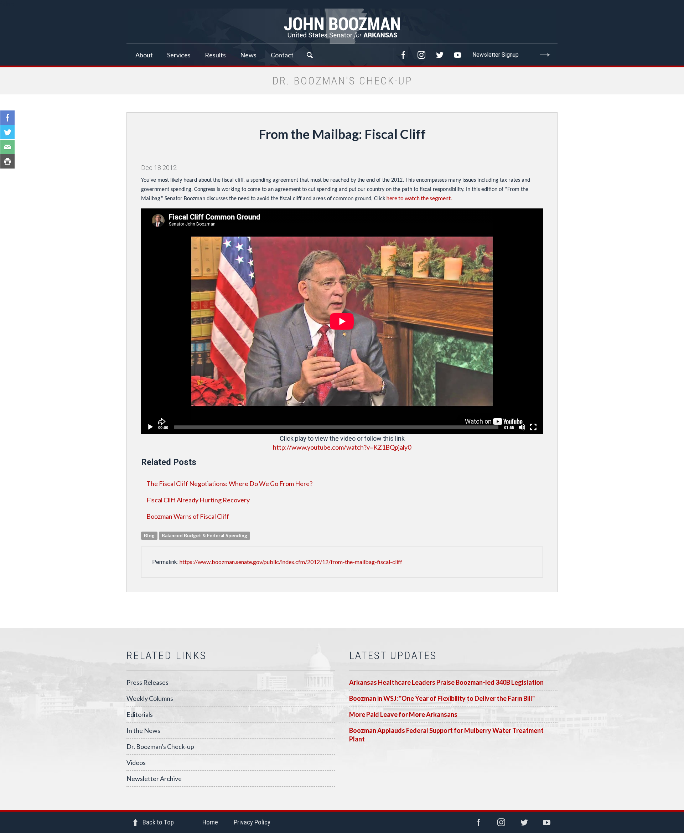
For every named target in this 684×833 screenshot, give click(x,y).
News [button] (248, 55)
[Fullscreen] (533, 427)
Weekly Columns (149, 698)
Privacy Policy (252, 822)
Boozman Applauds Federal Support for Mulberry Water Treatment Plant (446, 734)
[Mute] (521, 427)
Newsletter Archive (154, 778)
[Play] (150, 427)
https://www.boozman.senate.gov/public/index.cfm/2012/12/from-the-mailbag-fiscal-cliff (291, 561)
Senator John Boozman (342, 26)
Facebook (403, 55)
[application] (342, 321)
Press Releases (147, 682)
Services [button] (179, 55)
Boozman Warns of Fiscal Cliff (187, 516)
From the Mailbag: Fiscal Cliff (342, 134)
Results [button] (215, 55)
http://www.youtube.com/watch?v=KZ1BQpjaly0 (342, 447)
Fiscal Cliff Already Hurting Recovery (198, 500)
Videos (136, 762)
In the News (143, 730)
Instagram (421, 55)
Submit (545, 55)
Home (210, 822)
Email (7, 147)
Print (7, 161)
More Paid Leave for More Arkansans (403, 714)
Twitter (440, 55)
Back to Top (158, 822)
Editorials (139, 714)
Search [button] (309, 55)
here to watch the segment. (419, 198)
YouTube (458, 55)
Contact (282, 55)
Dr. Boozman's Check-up (160, 746)
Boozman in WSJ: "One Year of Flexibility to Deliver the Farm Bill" (442, 698)
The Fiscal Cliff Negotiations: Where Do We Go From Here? (229, 483)
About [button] (144, 55)
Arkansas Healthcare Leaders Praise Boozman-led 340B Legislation (446, 682)
